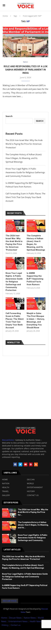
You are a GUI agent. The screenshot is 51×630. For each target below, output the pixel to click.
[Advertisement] (25, 393)
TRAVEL (5, 491)
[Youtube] (25, 464)
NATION (5, 483)
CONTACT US (33, 495)
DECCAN (31, 479)
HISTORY (31, 491)
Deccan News (15, 617)
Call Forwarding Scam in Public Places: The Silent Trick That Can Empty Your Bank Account (25, 197)
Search (9, 116)
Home (5, 16)
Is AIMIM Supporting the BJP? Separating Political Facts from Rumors (35, 279)
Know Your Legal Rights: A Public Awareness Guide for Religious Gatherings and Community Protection (25, 172)
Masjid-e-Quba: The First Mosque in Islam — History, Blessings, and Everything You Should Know (36, 320)
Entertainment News (18, 621)
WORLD (30, 483)
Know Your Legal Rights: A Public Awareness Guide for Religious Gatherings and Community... (32, 537)
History (5, 625)
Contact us (15, 625)
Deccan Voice (9, 601)
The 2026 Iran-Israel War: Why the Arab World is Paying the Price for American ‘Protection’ (24, 144)
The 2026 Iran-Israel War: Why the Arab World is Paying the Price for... (33, 512)
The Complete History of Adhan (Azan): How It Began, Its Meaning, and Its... (33, 525)
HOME (5, 479)
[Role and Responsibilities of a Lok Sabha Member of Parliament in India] (25, 42)
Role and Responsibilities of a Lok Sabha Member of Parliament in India (25, 69)
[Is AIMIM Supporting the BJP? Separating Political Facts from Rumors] (36, 263)
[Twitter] (20, 464)
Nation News (30, 617)
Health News (36, 621)
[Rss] (36, 464)
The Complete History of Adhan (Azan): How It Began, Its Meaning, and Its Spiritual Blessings (24, 158)
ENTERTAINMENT (35, 487)
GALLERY (6, 495)
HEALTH (5, 487)
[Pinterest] (31, 464)
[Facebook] (15, 464)
